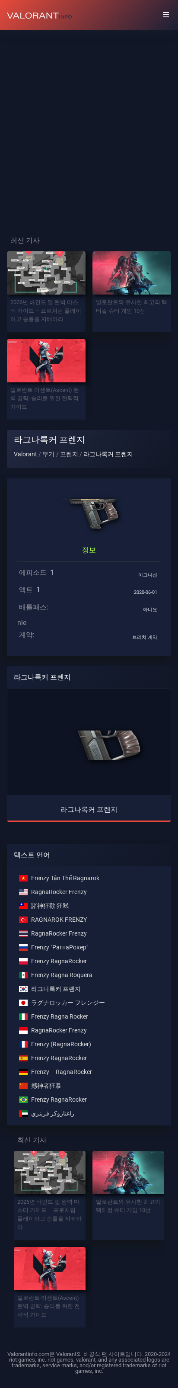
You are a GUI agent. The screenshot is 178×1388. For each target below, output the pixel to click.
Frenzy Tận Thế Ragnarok (65, 878)
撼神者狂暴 (46, 1086)
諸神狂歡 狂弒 (50, 906)
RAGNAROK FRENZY (59, 919)
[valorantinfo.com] (39, 15)
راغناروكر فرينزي (52, 1113)
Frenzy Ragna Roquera (61, 975)
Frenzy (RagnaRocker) (61, 1044)
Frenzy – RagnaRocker (61, 1072)
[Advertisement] (89, 126)
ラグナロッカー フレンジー (68, 1003)
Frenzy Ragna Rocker (59, 1016)
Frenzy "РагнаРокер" (59, 947)
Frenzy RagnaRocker (59, 961)
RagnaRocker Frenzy (59, 892)
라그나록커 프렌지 (56, 989)
